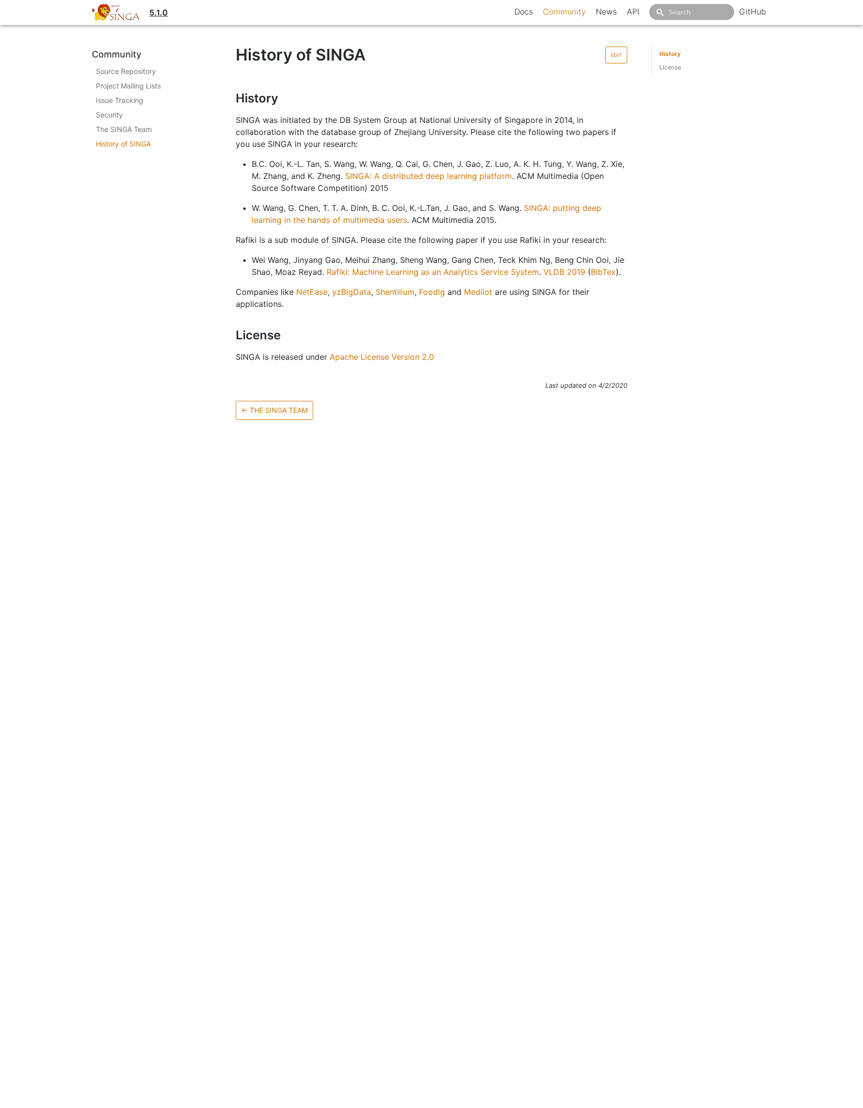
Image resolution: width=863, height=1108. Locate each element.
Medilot (478, 292)
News (606, 11)
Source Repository (126, 71)
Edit (616, 55)
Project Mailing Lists (128, 85)
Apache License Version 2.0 (382, 357)
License (670, 67)
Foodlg (432, 292)
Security (109, 114)
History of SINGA (123, 143)
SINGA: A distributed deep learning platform (428, 176)
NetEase (312, 292)
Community (564, 11)
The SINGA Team (124, 129)
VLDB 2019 (564, 272)
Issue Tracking (119, 100)
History (670, 53)
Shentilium (395, 292)
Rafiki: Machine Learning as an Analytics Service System (433, 272)
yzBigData (351, 292)
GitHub (752, 11)
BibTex (603, 272)
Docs (523, 11)
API (633, 11)
